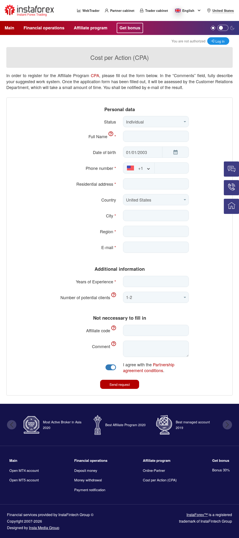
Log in (220, 41)
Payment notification (89, 489)
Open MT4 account (24, 470)
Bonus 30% (221, 469)
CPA (95, 75)
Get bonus (220, 460)
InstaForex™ (197, 514)
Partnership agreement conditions (148, 367)
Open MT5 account (24, 479)
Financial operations (90, 460)
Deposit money (85, 470)
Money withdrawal (88, 479)
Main (13, 460)
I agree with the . (148, 368)
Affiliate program (156, 460)
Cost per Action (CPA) (160, 479)
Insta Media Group (44, 527)
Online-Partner (154, 470)
